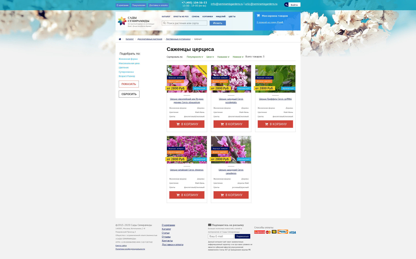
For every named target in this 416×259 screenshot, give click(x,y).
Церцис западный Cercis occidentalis (231, 100)
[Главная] (121, 38)
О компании (122, 5)
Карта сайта (121, 245)
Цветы (232, 16)
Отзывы (166, 236)
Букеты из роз (181, 16)
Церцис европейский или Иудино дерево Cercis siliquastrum (186, 100)
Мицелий (220, 16)
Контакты (167, 240)
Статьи (165, 232)
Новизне (237, 56)
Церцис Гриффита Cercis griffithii (275, 98)
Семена (195, 16)
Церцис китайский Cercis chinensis (186, 169)
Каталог (166, 16)
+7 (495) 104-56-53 (194, 2)
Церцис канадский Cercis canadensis (231, 171)
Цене (209, 56)
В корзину (189, 124)
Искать (217, 23)
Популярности (194, 56)
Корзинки (207, 16)
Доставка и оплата (158, 5)
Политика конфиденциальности (130, 249)
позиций (270, 22)
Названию (222, 56)
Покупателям (138, 5)
